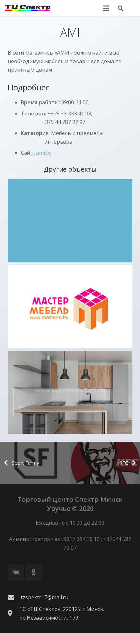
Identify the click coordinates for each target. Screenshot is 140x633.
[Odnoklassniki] (33, 572)
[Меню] (105, 8)
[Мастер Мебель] (70, 306)
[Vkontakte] (16, 572)
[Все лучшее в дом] (70, 220)
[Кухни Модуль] (70, 392)
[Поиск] (120, 8)
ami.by (44, 152)
